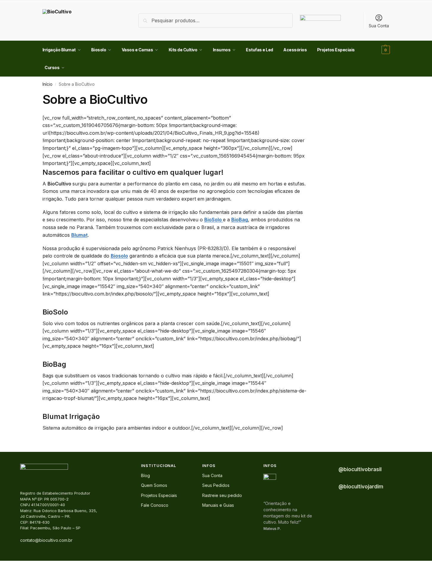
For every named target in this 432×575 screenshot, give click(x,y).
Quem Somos (154, 485)
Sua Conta (379, 25)
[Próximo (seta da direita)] (7, 573)
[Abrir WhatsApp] (417, 560)
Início (47, 84)
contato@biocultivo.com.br (46, 540)
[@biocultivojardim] (330, 486)
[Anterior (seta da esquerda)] (2, 573)
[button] (385, 50)
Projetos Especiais (159, 495)
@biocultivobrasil (360, 469)
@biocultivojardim (360, 487)
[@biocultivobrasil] (330, 469)
